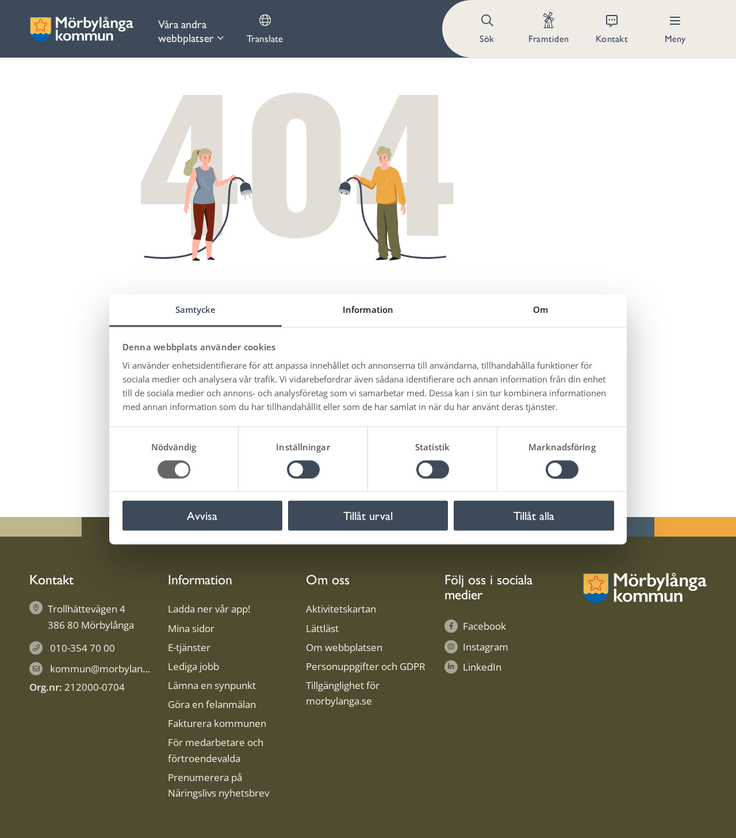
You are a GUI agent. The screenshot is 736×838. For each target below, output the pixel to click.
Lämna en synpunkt (212, 685)
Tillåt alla (533, 515)
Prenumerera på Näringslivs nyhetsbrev (218, 785)
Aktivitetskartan (341, 608)
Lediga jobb (193, 666)
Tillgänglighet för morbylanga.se (342, 693)
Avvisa (202, 515)
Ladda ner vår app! (209, 608)
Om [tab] (540, 309)
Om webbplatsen (344, 647)
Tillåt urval (368, 515)
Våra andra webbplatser (186, 30)
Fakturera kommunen (217, 723)
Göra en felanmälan (212, 704)
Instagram (485, 646)
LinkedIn (482, 667)
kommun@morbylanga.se (108, 668)
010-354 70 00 (82, 648)
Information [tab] (368, 309)
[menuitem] (191, 29)
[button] (488, 28)
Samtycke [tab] (195, 309)
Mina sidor (191, 628)
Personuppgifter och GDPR (365, 666)
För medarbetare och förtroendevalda (215, 750)
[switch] (303, 469)
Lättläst (322, 628)
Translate (265, 38)
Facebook (484, 626)
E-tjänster (189, 647)
